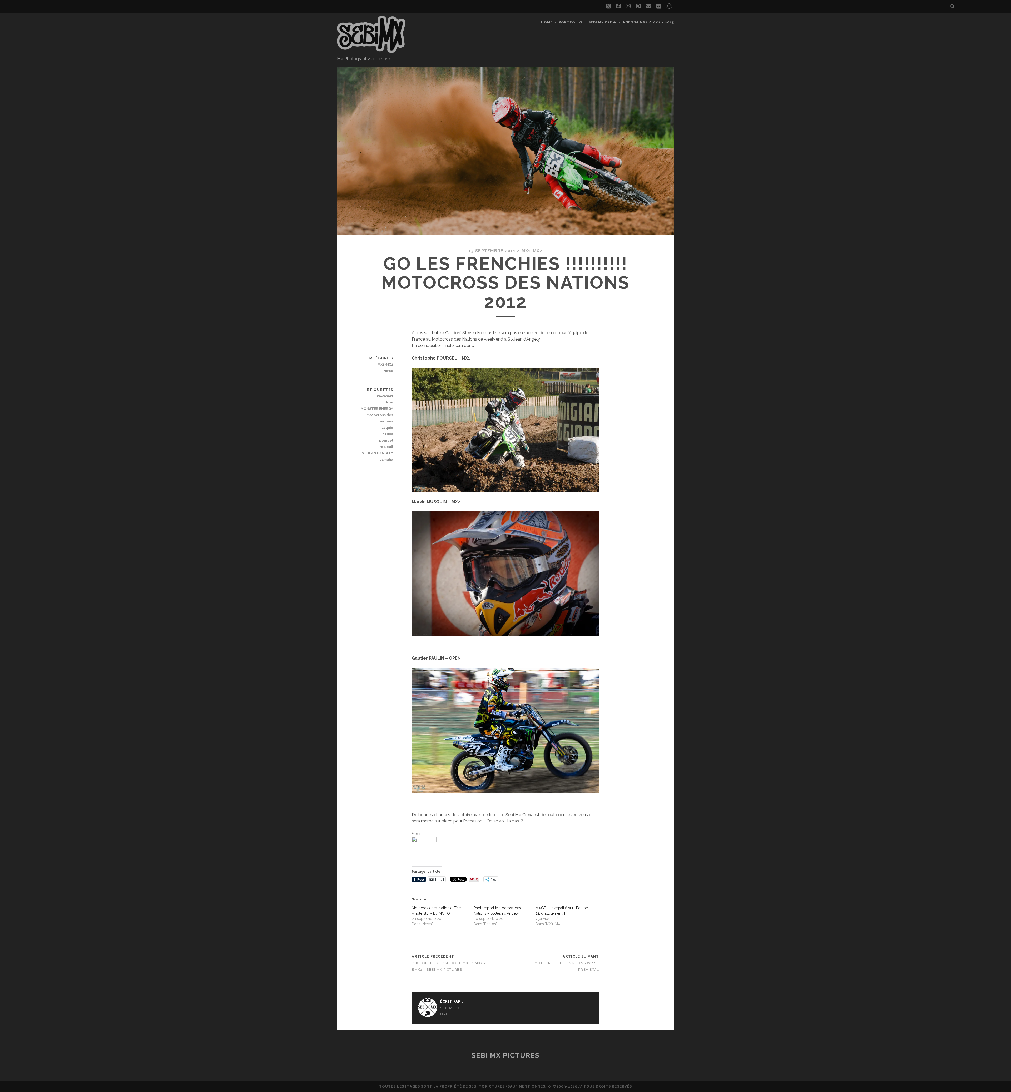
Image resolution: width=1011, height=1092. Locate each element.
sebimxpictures (451, 1011)
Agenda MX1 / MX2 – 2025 (648, 22)
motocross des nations (379, 418)
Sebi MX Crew (602, 22)
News (388, 371)
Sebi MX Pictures (505, 1055)
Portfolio (570, 22)
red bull (386, 447)
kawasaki (385, 396)
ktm (389, 402)
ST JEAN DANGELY (377, 453)
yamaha (386, 459)
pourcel (386, 440)
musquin (385, 428)
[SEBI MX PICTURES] (371, 50)
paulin (387, 434)
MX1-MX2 (532, 250)
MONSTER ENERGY (377, 409)
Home (547, 22)
